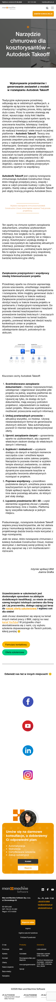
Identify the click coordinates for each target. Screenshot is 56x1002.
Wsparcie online (28, 922)
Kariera (4, 954)
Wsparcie (28, 868)
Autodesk (22, 954)
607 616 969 (32, 2)
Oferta (4, 963)
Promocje (5, 949)
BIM (20, 949)
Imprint (28, 928)
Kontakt (28, 861)
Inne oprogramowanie (27, 965)
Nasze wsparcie (7, 967)
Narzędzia (5, 976)
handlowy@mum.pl (48, 2)
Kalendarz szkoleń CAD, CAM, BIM (43, 955)
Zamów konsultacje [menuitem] (43, 14)
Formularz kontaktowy (16, 644)
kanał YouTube (10, 622)
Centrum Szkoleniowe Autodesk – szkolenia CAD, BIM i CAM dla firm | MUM (45, 963)
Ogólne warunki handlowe (28, 933)
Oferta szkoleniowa (14, 652)
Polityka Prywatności (28, 937)
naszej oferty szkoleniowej (21, 608)
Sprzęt (21, 969)
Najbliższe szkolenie (12, 2)
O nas (4, 945)
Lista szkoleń (41, 949)
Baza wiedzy (6, 971)
